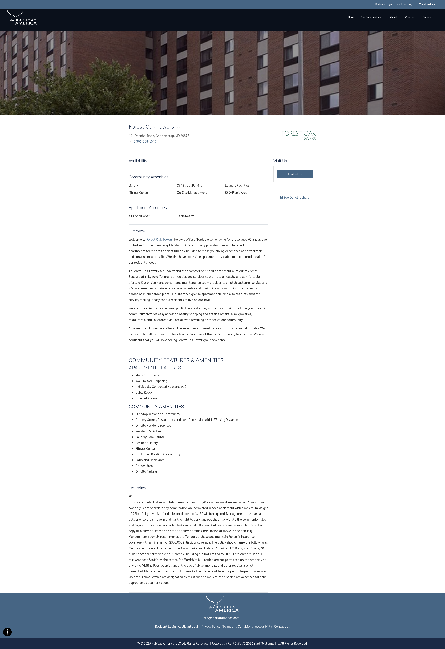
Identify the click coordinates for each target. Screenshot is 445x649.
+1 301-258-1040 (144, 141)
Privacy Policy (211, 626)
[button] (222, 73)
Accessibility (263, 626)
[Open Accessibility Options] (7, 633)
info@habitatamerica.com (221, 617)
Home (351, 17)
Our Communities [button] (371, 17)
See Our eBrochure (296, 197)
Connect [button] (428, 17)
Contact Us (300, 174)
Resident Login (384, 4)
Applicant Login (407, 4)
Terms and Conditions (237, 626)
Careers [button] (410, 17)
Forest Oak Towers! (159, 239)
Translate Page (427, 4)
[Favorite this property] (178, 127)
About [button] (393, 17)
